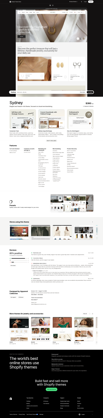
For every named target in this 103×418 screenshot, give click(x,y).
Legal (78, 405)
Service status (80, 408)
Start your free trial (51, 389)
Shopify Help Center (65, 401)
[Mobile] (53, 5)
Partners (79, 403)
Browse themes (73, 1)
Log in (85, 1)
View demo (82, 92)
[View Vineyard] (64, 203)
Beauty (28, 403)
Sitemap (41, 414)
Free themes (46, 403)
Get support (13, 297)
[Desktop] (50, 5)
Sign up (90, 1)
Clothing (28, 401)
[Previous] (90, 222)
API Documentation (64, 403)
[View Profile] (72, 203)
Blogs (61, 408)
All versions (40, 294)
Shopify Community (64, 405)
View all (85, 313)
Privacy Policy (22, 414)
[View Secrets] (79, 203)
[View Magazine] (57, 203)
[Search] (81, 2)
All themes (21, 297)
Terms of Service (13, 414)
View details (34, 294)
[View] (19, 232)
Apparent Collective (88, 106)
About (78, 401)
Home (27, 408)
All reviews (13, 265)
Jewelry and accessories (32, 405)
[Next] (92, 222)
